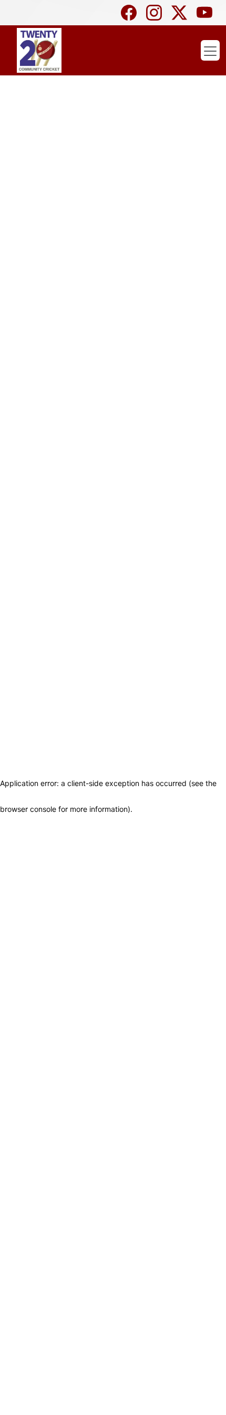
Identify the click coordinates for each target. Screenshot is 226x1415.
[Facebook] (131, 12)
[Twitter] (181, 12)
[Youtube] (207, 12)
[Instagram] (156, 12)
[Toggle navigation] (210, 50)
